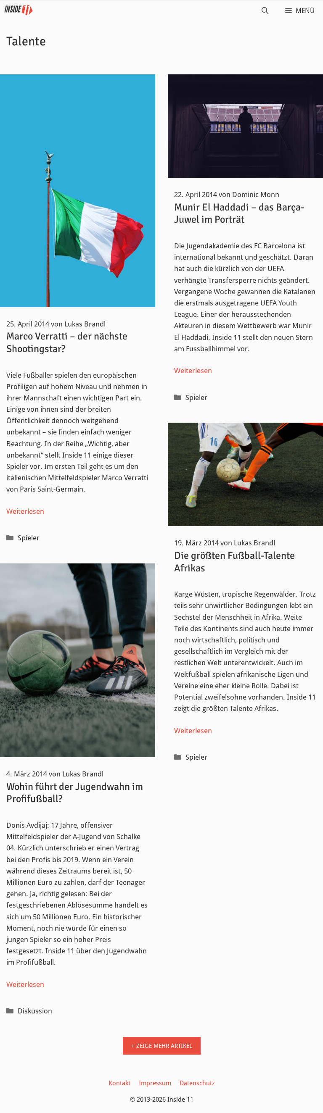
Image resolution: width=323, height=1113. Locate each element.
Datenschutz (197, 1083)
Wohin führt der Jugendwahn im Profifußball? (74, 792)
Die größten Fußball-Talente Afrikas (234, 561)
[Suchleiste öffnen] (265, 10)
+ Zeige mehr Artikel (161, 1045)
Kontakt (119, 1083)
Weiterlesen (25, 511)
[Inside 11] (18, 10)
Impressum (155, 1083)
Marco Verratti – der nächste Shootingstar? (66, 342)
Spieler (29, 538)
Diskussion (35, 1011)
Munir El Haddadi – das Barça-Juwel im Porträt (239, 213)
